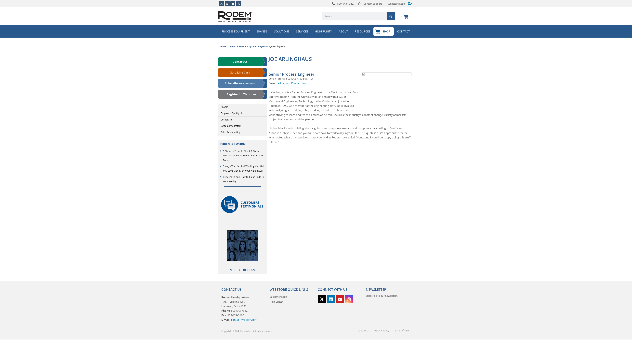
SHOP (386, 31)
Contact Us (363, 330)
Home (223, 46)
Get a (240, 72)
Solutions (281, 31)
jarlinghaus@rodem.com (292, 83)
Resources (362, 31)
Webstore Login (397, 3)
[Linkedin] (227, 3)
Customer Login (279, 296)
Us (240, 61)
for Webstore (241, 94)
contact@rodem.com (244, 320)
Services (302, 31)
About (343, 31)
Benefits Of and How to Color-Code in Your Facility (243, 179)
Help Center (276, 301)
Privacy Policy (381, 330)
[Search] (391, 16)
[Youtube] (232, 3)
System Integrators (258, 46)
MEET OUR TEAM (243, 270)
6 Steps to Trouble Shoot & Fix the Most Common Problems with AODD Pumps (243, 155)
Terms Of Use (401, 330)
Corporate (226, 119)
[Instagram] (238, 3)
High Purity (323, 31)
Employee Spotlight (231, 113)
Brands (261, 31)
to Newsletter (241, 83)
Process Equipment (236, 31)
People (242, 46)
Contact (403, 31)
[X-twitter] (221, 3)
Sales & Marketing (231, 132)
